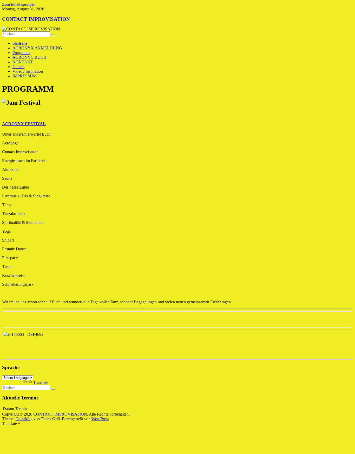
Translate (40, 382)
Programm (21, 52)
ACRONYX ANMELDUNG (37, 48)
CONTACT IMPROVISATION (36, 19)
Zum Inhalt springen (18, 4)
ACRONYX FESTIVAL (24, 124)
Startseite (19, 43)
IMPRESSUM (24, 76)
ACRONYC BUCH (29, 57)
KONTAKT (22, 62)
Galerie (18, 66)
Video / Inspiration (27, 71)
